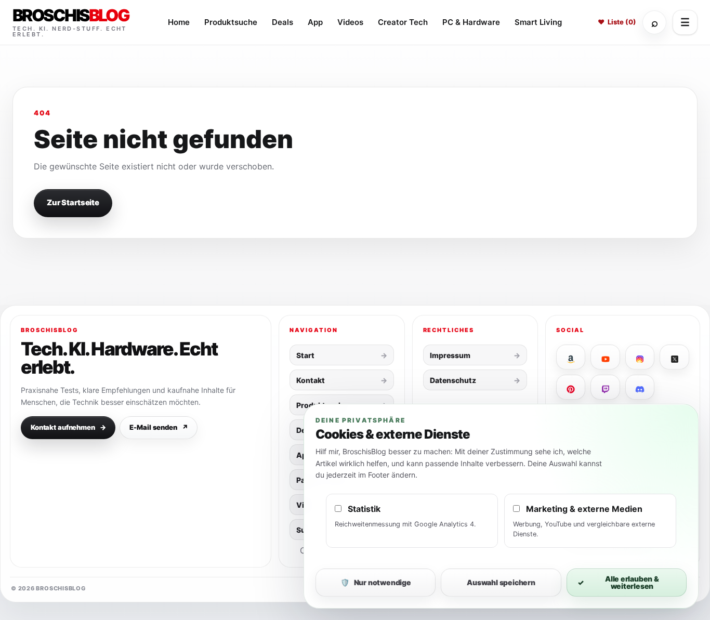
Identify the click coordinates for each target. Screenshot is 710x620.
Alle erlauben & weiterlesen (618, 582)
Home (179, 22)
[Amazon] (571, 357)
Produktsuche (230, 22)
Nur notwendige (375, 582)
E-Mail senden (158, 427)
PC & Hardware (471, 22)
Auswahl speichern (501, 582)
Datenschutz (453, 380)
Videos (350, 22)
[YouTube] (605, 357)
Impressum (450, 355)
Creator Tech (403, 22)
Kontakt (310, 380)
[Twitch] (605, 387)
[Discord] (640, 387)
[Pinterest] (571, 387)
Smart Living (538, 22)
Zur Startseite (73, 202)
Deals (282, 22)
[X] (674, 357)
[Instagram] (640, 357)
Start (305, 355)
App (315, 22)
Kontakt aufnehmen (68, 427)
